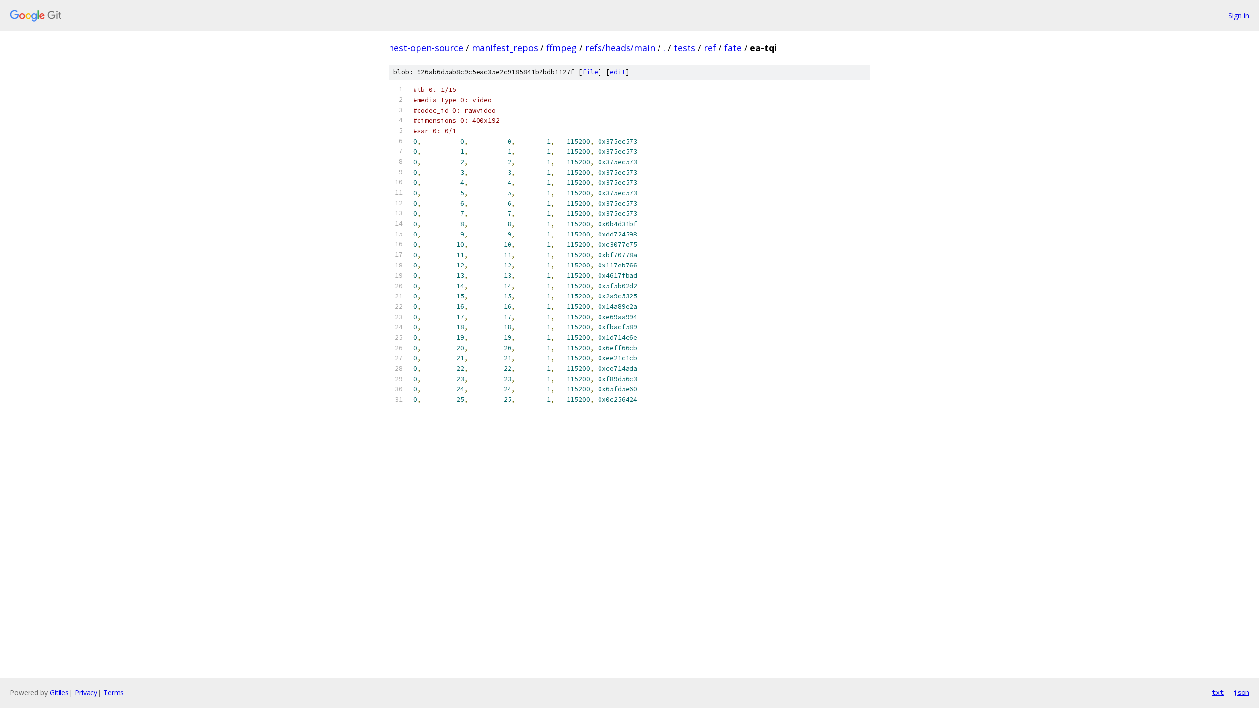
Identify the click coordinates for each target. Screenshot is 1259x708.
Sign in (1239, 15)
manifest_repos (505, 48)
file (590, 72)
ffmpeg (561, 48)
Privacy (86, 692)
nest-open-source (426, 48)
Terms (113, 692)
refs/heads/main (620, 48)
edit (618, 72)
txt (1218, 692)
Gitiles (59, 692)
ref (710, 48)
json (1241, 692)
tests (684, 48)
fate (733, 48)
